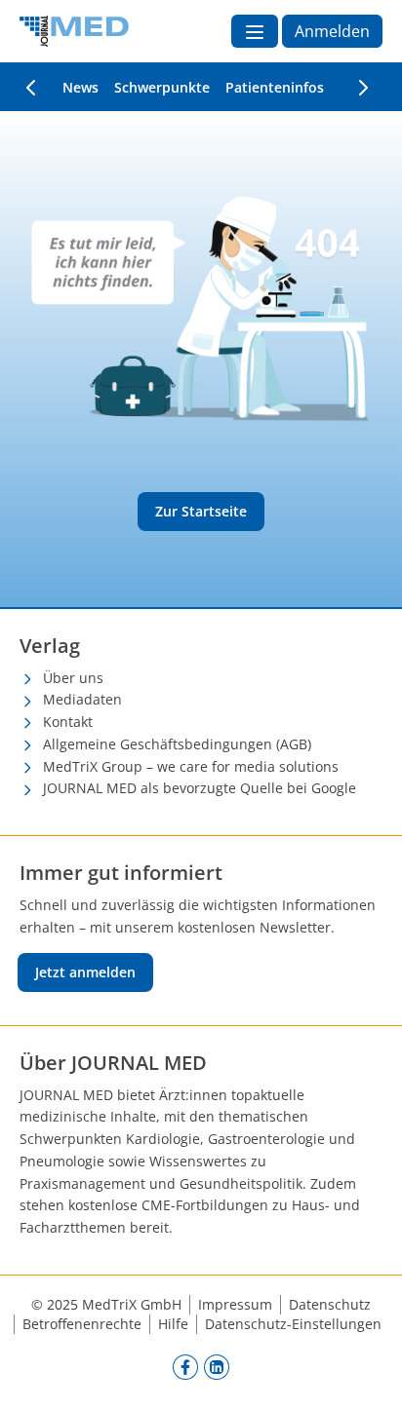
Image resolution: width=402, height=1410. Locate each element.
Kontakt (68, 721)
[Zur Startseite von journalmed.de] (74, 31)
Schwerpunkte (162, 87)
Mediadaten (82, 699)
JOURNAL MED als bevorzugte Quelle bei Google (199, 788)
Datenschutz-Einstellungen (293, 1324)
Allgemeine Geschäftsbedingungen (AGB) (177, 744)
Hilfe (173, 1324)
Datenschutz (330, 1304)
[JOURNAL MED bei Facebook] (185, 1366)
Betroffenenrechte (81, 1324)
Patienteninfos (274, 87)
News (80, 87)
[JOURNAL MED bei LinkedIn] (216, 1366)
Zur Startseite (201, 511)
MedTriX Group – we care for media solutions (191, 766)
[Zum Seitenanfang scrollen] (366, 1375)
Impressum (235, 1304)
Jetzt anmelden (85, 972)
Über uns (73, 677)
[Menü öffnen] (254, 31)
